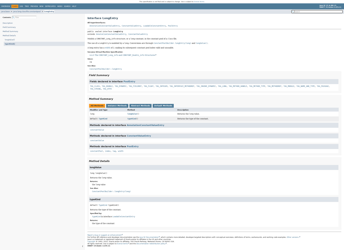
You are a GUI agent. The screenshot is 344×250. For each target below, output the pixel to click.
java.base (5, 11)
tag (114, 151)
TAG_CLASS (95, 86)
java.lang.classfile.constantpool (27, 11)
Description (8, 23)
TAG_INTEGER (161, 86)
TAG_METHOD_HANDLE (238, 86)
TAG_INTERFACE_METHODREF (182, 86)
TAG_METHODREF (274, 86)
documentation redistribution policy (150, 244)
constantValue (97, 130)
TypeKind (103, 119)
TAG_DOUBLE (107, 86)
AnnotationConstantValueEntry (104, 26)
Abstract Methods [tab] (140, 106)
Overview (5, 6)
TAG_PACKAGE (323, 86)
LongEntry (49, 11)
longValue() (10, 40)
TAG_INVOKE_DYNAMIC (206, 86)
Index (59, 6)
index (107, 151)
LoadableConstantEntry (154, 26)
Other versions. (293, 237)
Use (21, 6)
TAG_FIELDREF (135, 86)
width (107, 48)
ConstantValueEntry (131, 26)
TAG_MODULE (289, 86)
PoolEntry (173, 26)
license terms (199, 2)
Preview (34, 6)
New (41, 6)
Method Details (9, 36)
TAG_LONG (222, 86)
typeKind (131, 119)
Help (74, 6)
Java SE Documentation (149, 237)
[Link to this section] (111, 75)
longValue (132, 114)
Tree (27, 6)
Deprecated (50, 6)
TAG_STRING (95, 89)
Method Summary (10, 31)
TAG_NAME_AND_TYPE (305, 86)
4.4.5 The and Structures (122, 55)
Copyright (91, 241)
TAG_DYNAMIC (121, 86)
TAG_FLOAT (148, 86)
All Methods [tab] (97, 106)
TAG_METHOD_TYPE (257, 86)
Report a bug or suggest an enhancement (104, 235)
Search (67, 6)
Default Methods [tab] (163, 106)
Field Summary (9, 27)
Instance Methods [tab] (117, 106)
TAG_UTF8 (107, 89)
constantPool (96, 151)
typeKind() (10, 44)
